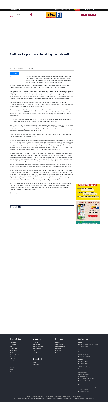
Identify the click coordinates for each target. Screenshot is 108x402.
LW (11, 363)
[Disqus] (42, 269)
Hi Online (12, 361)
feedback (58, 350)
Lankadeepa (13, 344)
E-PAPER (92, 15)
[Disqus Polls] (41, 228)
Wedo (11, 369)
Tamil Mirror (13, 350)
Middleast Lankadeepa (16, 355)
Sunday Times (14, 348)
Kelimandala (13, 365)
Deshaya (12, 352)
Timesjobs (36, 364)
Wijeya (12, 367)
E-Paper (57, 342)
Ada (11, 346)
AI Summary (14, 73)
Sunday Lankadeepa (38, 346)
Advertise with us (60, 346)
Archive (57, 352)
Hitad (34, 362)
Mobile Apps (58, 348)
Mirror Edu (13, 357)
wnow (11, 371)
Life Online (13, 359)
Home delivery (59, 344)
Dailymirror (13, 342)
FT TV (84, 15)
